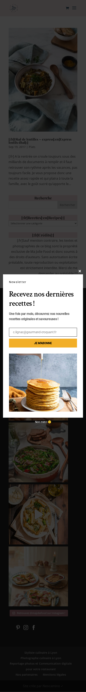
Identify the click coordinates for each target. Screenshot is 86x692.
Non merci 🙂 (43, 422)
